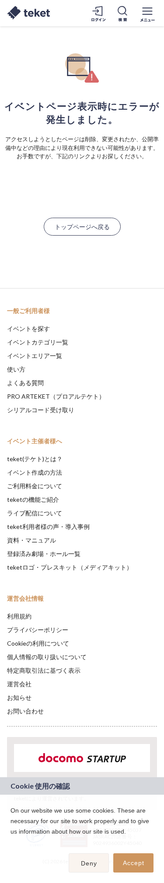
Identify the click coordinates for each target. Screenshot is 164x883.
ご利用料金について (34, 486)
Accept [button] (133, 862)
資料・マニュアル (31, 540)
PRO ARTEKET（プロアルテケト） (56, 396)
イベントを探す (28, 328)
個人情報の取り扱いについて (47, 657)
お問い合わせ (25, 711)
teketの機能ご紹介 (33, 499)
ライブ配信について (34, 513)
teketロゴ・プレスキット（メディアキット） (70, 567)
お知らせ (19, 697)
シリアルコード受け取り (40, 410)
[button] (11, 842)
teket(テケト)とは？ (35, 458)
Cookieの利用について (38, 643)
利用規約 (19, 616)
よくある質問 (25, 382)
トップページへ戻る (82, 226)
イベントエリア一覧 (34, 355)
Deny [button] (89, 863)
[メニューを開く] (147, 13)
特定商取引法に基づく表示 (43, 670)
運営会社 (19, 684)
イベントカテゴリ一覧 (37, 342)
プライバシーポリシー (37, 629)
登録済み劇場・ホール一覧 (43, 553)
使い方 (16, 369)
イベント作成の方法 (34, 472)
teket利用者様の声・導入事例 (48, 526)
